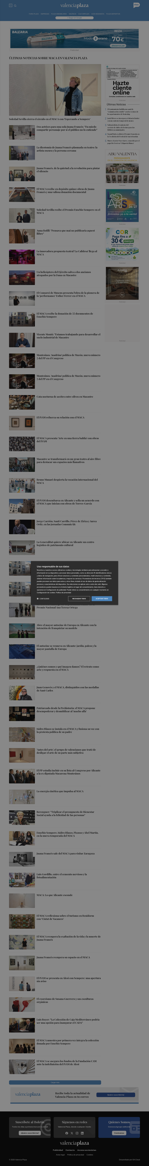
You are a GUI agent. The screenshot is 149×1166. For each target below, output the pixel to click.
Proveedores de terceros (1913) (93, 578)
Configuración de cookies (46, 593)
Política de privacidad (63, 593)
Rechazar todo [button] (79, 599)
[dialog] (74, 583)
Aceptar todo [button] (102, 599)
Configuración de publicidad (56, 590)
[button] (43, 598)
